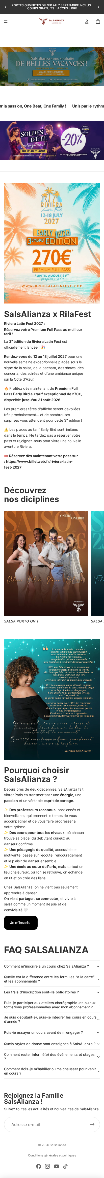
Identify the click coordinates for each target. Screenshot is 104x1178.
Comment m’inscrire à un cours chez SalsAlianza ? (46, 966)
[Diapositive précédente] (5, 6)
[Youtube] (57, 1166)
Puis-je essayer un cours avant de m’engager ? (43, 1032)
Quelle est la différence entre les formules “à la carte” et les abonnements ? (49, 979)
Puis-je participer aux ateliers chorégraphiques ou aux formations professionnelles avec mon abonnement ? (50, 1005)
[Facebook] (39, 1166)
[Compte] (86, 21)
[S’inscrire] (92, 1124)
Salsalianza (58, 1145)
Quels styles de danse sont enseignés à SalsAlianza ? (49, 1044)
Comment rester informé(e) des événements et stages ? (49, 1056)
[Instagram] (47, 1166)
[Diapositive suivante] (98, 6)
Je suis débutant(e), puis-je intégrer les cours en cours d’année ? (50, 1019)
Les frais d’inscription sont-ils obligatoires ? (41, 992)
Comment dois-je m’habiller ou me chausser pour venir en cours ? (50, 1071)
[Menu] (6, 21)
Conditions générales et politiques (52, 1155)
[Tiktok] (65, 1166)
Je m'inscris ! (21, 922)
